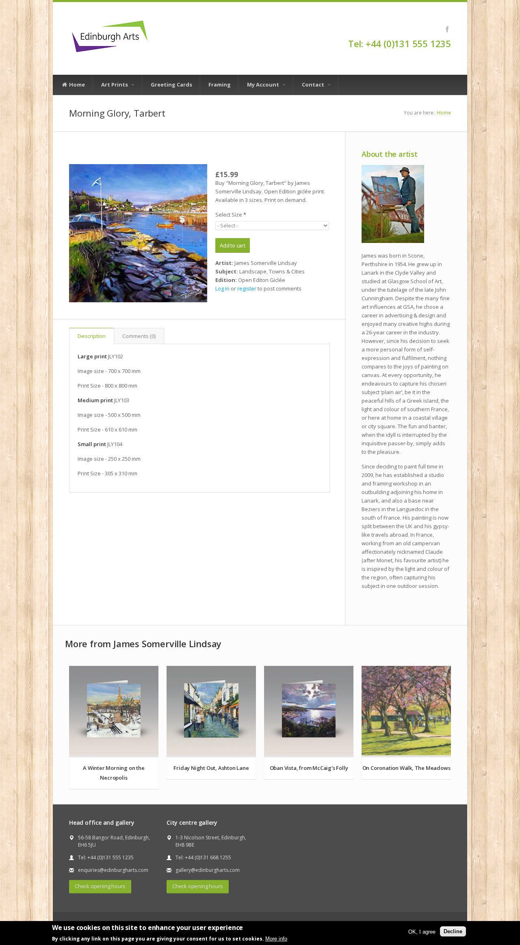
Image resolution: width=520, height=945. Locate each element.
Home (76, 84)
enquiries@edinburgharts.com (113, 870)
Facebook (447, 29)
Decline (453, 931)
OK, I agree (422, 931)
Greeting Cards (171, 84)
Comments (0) (139, 336)
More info (276, 938)
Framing (219, 84)
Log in (222, 288)
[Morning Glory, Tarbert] (138, 233)
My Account (263, 84)
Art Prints (115, 84)
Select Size (230, 214)
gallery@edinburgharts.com (208, 870)
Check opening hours (100, 886)
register (246, 288)
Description (92, 336)
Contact (313, 84)
